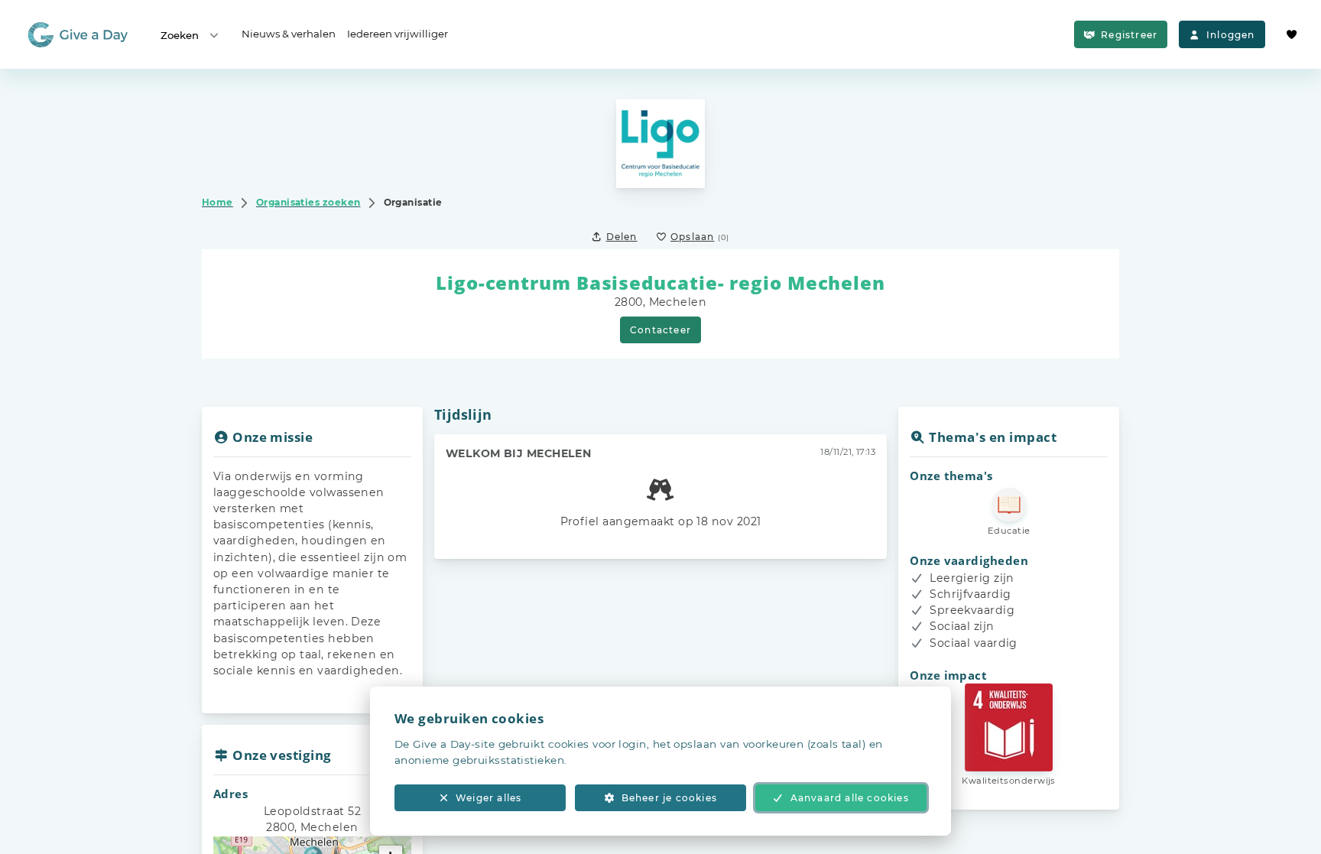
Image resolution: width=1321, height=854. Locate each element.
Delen (622, 236)
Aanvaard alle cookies (849, 798)
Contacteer (660, 330)
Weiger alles (488, 798)
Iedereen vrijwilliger (397, 34)
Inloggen (1230, 35)
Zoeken (180, 35)
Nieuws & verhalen (289, 34)
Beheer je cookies (669, 798)
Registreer (1129, 35)
